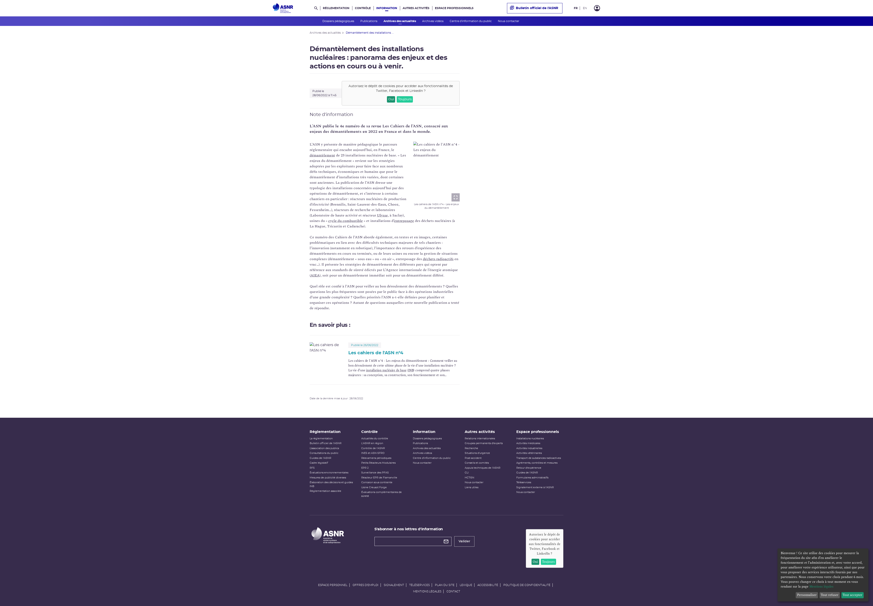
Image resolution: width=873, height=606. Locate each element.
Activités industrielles (529, 448)
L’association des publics (324, 448)
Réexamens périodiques (376, 458)
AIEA (315, 275)
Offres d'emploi (366, 585)
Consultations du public (324, 453)
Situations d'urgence (477, 453)
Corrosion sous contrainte (376, 482)
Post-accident (473, 458)
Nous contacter (509, 21)
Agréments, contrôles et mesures (536, 463)
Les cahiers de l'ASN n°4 (375, 353)
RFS (312, 468)
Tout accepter (852, 595)
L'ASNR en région (372, 443)
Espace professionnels (454, 8)
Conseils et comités (477, 463)
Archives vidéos (433, 21)
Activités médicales (528, 443)
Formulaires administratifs (532, 477)
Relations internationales (480, 438)
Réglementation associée (325, 491)
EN (585, 8)
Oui (391, 99)
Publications (369, 21)
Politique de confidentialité (526, 585)
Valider (464, 541)
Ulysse (382, 215)
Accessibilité (487, 585)
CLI (467, 472)
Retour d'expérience (528, 468)
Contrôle (363, 8)
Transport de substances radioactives (538, 458)
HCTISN (469, 477)
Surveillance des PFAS (375, 472)
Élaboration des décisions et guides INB (331, 484)
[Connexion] (597, 8)
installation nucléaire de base (386, 370)
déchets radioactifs (438, 259)
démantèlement (322, 155)
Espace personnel (332, 585)
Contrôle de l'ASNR (373, 448)
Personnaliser (807, 595)
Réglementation (336, 8)
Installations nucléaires (530, 438)
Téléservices (523, 482)
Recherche (471, 448)
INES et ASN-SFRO (372, 453)
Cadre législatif (319, 463)
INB (411, 370)
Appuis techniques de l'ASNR (482, 468)
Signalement (394, 585)
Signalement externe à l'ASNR (535, 487)
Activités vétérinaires (529, 453)
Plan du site (444, 585)
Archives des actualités (400, 21)
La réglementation (321, 438)
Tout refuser (829, 595)
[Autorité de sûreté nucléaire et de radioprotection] (283, 8)
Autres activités (416, 8)
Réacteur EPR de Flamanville (379, 477)
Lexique (466, 585)
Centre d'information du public (471, 21)
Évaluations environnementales (329, 472)
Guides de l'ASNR (320, 458)
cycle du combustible (345, 221)
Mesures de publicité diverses (328, 477)
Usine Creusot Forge (374, 487)
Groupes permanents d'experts (484, 443)
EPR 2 (365, 468)
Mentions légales (427, 591)
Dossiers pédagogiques (338, 21)
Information (386, 8)
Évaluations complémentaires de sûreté (381, 494)
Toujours (405, 99)
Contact (453, 591)
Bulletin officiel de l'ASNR (537, 8)
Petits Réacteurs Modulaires (378, 463)
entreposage (404, 221)
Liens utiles (471, 487)
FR (576, 8)
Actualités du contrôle (374, 438)
